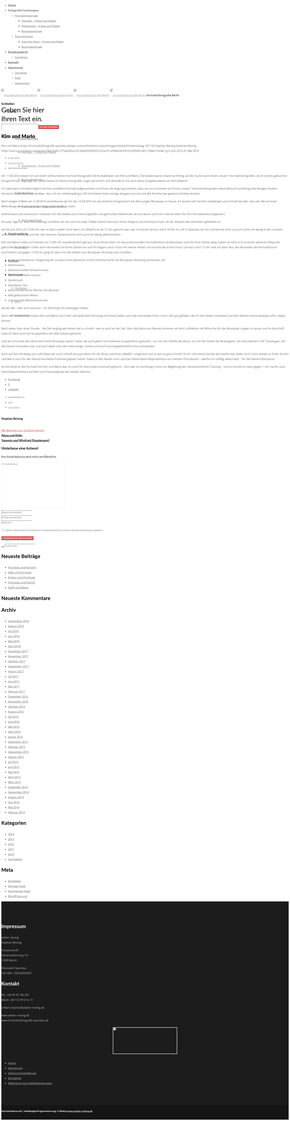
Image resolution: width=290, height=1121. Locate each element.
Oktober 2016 (16, 707)
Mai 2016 (13, 727)
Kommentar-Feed (19, 891)
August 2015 (16, 757)
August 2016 (16, 712)
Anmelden (14, 881)
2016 (10, 402)
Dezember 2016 (18, 696)
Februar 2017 (16, 691)
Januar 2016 (15, 737)
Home (12, 1063)
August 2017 (16, 671)
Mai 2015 (13, 772)
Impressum (15, 1068)
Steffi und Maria (18, 587)
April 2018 (14, 646)
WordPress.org (17, 896)
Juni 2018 (13, 636)
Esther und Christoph (21, 577)
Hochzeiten (13, 407)
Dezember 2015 (18, 742)
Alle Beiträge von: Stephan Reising (22, 430)
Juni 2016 (13, 722)
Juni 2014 (13, 802)
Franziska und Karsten (22, 567)
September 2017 (18, 666)
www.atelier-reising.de (79, 1111)
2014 (11, 834)
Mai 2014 (13, 807)
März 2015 (14, 782)
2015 (11, 839)
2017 (11, 849)
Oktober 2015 (16, 747)
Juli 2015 (13, 762)
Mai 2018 (13, 641)
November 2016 (18, 701)
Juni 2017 (13, 681)
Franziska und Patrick (21, 582)
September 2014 (18, 792)
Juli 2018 (13, 631)
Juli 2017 (13, 676)
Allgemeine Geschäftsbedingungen (30, 1083)
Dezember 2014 (18, 787)
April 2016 (14, 732)
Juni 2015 (13, 767)
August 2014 (16, 797)
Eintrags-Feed (16, 886)
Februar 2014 (16, 812)
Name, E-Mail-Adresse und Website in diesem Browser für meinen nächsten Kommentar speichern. (54, 530)
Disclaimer (14, 1078)
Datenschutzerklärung (22, 1073)
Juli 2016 (13, 717)
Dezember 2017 (18, 651)
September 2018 (18, 621)
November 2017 (18, 656)
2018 (11, 854)
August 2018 (16, 626)
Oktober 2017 (16, 661)
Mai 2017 (13, 686)
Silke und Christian (20, 572)
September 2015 (18, 752)
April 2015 (14, 777)
